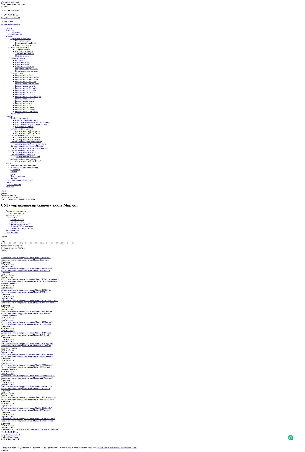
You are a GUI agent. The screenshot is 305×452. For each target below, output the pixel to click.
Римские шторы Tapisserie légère (28, 97)
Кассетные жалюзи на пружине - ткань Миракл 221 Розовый (25, 389)
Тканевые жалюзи (22, 49)
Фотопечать (15, 170)
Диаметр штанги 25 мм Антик (27, 140)
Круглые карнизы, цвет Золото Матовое (26, 146)
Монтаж (13, 172)
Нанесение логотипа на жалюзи (23, 165)
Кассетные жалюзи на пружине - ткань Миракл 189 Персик (25, 292)
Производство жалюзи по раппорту (24, 167)
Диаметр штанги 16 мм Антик (27, 137)
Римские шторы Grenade (25, 99)
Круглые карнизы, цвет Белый (22, 155)
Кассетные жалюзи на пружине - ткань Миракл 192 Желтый (25, 314)
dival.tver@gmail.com (9, 437)
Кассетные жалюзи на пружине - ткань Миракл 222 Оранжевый (27, 378)
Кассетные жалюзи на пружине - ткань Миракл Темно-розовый (27, 356)
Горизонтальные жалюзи (20, 39)
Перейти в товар (7, 266)
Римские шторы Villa (23, 103)
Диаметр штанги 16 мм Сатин (27, 131)
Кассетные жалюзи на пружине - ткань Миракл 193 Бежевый (26, 324)
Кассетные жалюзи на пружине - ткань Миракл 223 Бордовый (26, 367)
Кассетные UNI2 (22, 64)
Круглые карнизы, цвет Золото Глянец (26, 142)
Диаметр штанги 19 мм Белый (27, 157)
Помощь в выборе (17, 176)
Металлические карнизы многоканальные (32, 122)
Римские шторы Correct (24, 94)
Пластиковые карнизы (24, 127)
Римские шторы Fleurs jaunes (27, 77)
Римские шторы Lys (23, 105)
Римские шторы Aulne (24, 75)
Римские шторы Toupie (24, 101)
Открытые (19, 60)
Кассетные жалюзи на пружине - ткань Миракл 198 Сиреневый (27, 421)
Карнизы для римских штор (26, 120)
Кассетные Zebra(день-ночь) (26, 71)
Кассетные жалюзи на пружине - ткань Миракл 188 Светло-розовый (29, 281)
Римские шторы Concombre (26, 88)
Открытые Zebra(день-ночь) (26, 69)
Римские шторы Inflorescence (27, 84)
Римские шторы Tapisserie (25, 86)
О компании (15, 32)
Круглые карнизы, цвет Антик (22, 135)
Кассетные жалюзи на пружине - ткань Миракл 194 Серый (25, 335)
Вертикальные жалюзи (19, 47)
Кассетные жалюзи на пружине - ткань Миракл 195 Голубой (25, 410)
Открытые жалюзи (22, 41)
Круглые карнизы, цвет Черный (23, 159)
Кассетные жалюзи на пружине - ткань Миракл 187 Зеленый (25, 271)
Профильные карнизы (19, 118)
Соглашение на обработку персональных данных (21, 446)
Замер (12, 174)
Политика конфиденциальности (14, 441)
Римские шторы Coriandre (25, 90)
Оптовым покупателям (10, 24)
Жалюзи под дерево (23, 45)
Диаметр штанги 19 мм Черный (28, 161)
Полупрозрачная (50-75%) (14, 248)
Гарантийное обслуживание (21, 180)
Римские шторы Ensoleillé (25, 82)
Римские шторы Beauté (24, 107)
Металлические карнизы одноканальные (31, 125)
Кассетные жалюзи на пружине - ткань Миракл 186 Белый (25, 260)
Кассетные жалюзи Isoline (25, 43)
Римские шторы (16, 73)
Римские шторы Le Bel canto (26, 112)
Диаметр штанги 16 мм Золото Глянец (30, 144)
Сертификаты (16, 34)
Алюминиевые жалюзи (24, 54)
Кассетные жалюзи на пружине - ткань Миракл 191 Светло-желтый (28, 303)
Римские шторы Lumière (25, 109)
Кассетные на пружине (24, 67)
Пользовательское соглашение (13, 443)
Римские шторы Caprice (25, 92)
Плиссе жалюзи (16, 114)
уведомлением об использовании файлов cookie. (117, 448)
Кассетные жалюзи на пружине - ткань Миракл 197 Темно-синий (27, 399)
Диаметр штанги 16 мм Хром (27, 152)
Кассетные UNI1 (22, 62)
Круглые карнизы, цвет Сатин (22, 129)
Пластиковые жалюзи (24, 52)
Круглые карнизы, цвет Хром (22, 150)
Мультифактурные (22, 56)
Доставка (14, 178)
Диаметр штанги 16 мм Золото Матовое (31, 148)
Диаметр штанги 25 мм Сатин (27, 133)
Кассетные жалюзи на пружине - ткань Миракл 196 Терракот (26, 346)
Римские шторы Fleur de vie (26, 79)
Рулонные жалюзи (17, 58)
